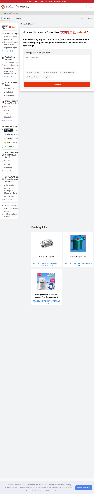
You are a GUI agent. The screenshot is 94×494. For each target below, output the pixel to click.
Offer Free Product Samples (11, 210)
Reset (14, 27)
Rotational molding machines (11, 38)
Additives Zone (10, 185)
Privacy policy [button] (50, 490)
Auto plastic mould (46, 257)
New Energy (9, 68)
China (6, 110)
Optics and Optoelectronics (10, 72)
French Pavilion (10, 196)
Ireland (7, 107)
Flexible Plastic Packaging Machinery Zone (10, 190)
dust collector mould (78, 257)
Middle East (8, 117)
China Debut (9, 95)
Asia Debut (8, 92)
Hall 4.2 (7, 161)
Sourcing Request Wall (37, 42)
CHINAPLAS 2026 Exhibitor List (11, 215)
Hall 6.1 (7, 164)
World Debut (9, 89)
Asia (6, 114)
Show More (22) (7, 199)
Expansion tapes (10, 48)
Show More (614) (7, 51)
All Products (13, 13)
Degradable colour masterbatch (11, 43)
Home (4, 13)
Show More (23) (7, 77)
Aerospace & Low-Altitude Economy (11, 64)
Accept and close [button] (84, 488)
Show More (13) (7, 171)
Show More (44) (7, 120)
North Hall (8, 168)
